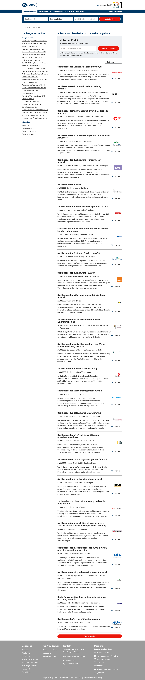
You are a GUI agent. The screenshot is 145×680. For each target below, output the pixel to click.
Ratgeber (69, 11)
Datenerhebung (75, 678)
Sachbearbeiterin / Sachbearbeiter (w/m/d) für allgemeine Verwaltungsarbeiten (82, 549)
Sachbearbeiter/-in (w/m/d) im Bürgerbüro (78, 619)
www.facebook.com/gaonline (107, 656)
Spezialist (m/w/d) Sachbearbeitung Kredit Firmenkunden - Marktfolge (82, 229)
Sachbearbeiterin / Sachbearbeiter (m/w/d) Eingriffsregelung (79, 320)
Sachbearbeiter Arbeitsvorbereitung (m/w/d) (80, 479)
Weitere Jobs (89, 636)
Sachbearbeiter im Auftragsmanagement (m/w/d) (82, 459)
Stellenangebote (29, 11)
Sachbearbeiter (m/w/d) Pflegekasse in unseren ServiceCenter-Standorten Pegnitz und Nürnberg (81, 524)
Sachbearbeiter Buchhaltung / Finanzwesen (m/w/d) (79, 161)
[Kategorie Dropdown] (45, 19)
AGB (55, 678)
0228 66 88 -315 (72, 664)
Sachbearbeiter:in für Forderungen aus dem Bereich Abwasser (83, 136)
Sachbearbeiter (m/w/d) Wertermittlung (77, 368)
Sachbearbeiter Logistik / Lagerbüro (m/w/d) (79, 66)
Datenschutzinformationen (69, 55)
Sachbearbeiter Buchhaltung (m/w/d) (76, 273)
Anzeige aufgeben (49, 656)
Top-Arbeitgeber (56, 11)
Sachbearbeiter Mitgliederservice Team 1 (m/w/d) (82, 572)
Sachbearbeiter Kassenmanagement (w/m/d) (80, 390)
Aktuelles (80, 11)
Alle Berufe (26, 656)
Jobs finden (110, 19)
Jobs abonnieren (108, 48)
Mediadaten (47, 653)
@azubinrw (101, 673)
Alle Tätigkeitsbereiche (30, 662)
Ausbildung (43, 11)
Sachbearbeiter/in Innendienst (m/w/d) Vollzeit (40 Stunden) (82, 112)
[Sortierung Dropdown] (118, 62)
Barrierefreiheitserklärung (93, 678)
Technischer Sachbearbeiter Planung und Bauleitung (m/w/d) (81, 502)
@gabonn (100, 662)
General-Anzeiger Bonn (103, 649)
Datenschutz (63, 678)
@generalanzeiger (103, 659)
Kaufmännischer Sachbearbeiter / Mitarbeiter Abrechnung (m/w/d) (82, 598)
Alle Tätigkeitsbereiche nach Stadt (30, 667)
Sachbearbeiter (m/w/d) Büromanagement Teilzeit (82, 206)
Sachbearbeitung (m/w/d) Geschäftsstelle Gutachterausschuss (78, 436)
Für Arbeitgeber (115, 11)
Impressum (47, 678)
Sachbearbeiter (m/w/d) (69, 184)
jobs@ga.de (70, 660)
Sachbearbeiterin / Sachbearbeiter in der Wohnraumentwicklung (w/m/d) (81, 345)
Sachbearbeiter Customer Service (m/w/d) (78, 253)
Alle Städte (26, 653)
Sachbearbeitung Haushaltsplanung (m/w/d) (79, 413)
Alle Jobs (25, 650)
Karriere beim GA (103, 653)
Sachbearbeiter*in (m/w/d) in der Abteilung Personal (79, 87)
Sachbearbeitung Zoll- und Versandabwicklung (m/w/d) (81, 296)
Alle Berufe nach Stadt (30, 659)
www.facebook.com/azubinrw (107, 669)
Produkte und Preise (50, 650)
